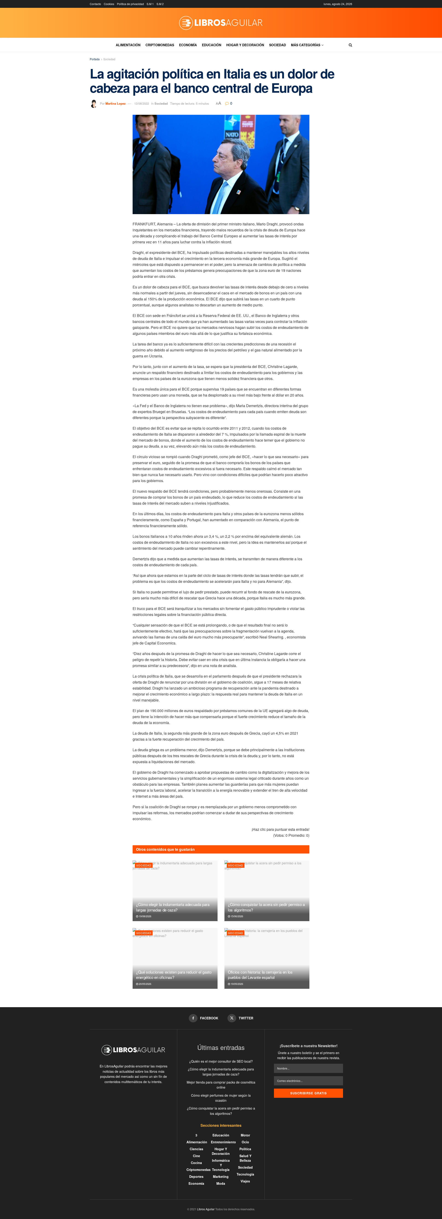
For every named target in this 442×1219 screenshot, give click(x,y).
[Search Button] (350, 45)
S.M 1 (150, 4)
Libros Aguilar (206, 1209)
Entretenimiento (223, 1142)
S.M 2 (160, 4)
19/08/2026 (144, 916)
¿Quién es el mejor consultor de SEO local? (221, 1061)
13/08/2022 (141, 103)
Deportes (196, 1176)
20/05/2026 (144, 984)
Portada (95, 59)
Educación (211, 45)
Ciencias (196, 1149)
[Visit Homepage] (221, 23)
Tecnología (245, 1174)
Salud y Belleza (245, 1158)
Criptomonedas (159, 45)
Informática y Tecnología (221, 1165)
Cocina (196, 1162)
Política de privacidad (130, 4)
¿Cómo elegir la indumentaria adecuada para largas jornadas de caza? (172, 907)
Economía (188, 45)
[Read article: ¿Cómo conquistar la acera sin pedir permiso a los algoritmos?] (266, 890)
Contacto (95, 4)
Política (245, 1149)
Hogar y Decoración (245, 45)
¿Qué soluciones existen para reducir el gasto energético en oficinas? (174, 974)
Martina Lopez (115, 103)
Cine (196, 1155)
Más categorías (305, 45)
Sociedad (277, 45)
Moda (220, 1183)
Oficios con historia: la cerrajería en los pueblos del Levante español (260, 974)
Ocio (245, 1142)
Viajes (245, 1181)
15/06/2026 (236, 916)
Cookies (109, 4)
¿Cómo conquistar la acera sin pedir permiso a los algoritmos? (266, 907)
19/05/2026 (236, 984)
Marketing (221, 1176)
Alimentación (128, 45)
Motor (245, 1135)
